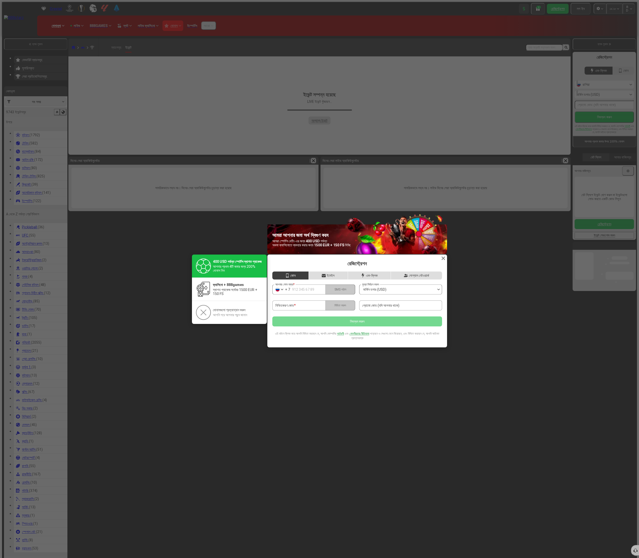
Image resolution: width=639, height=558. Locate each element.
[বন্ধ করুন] (443, 258)
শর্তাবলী (340, 333)
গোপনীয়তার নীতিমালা (359, 333)
